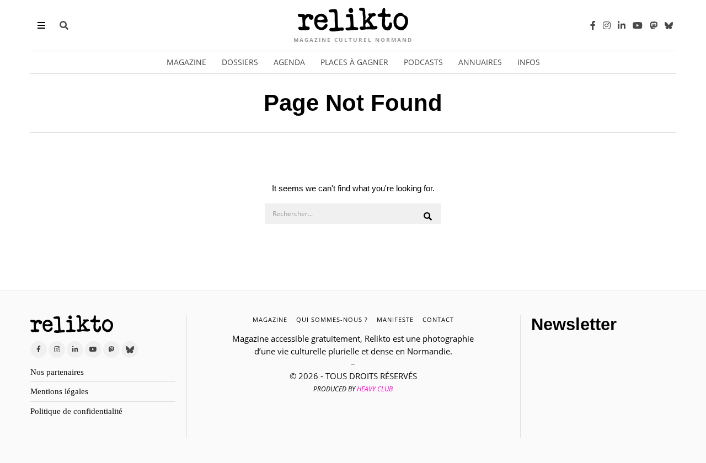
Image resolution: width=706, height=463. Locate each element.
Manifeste (395, 319)
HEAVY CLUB (375, 389)
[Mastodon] (653, 25)
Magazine (186, 62)
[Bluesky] (669, 25)
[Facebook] (592, 25)
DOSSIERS (240, 62)
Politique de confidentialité (76, 411)
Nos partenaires (57, 372)
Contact (438, 319)
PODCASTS (423, 62)
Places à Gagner (354, 62)
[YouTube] (637, 25)
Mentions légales (59, 391)
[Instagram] (606, 25)
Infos (528, 62)
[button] (428, 216)
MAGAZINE (270, 319)
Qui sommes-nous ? (332, 319)
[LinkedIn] (621, 25)
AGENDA (289, 62)
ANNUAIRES (480, 62)
